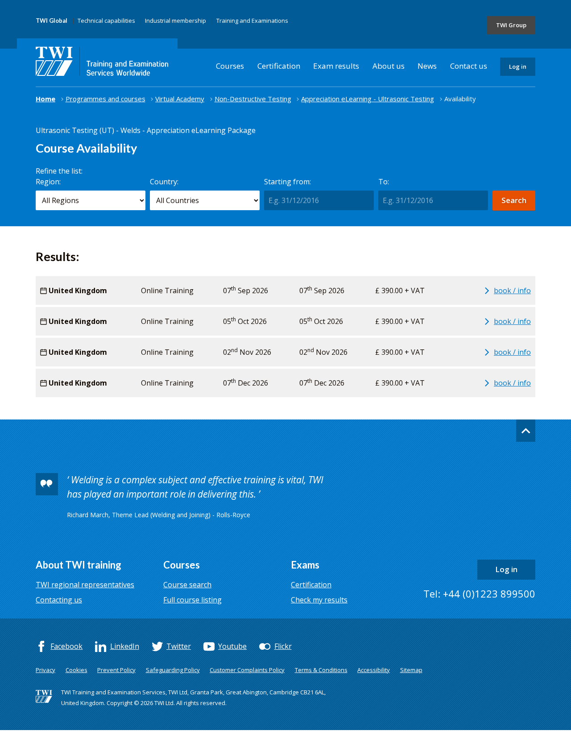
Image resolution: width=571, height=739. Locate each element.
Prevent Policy (116, 670)
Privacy (45, 670)
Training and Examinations (252, 21)
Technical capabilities (106, 21)
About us (388, 66)
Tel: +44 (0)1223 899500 (479, 593)
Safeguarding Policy (173, 670)
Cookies (76, 670)
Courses (230, 66)
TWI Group (511, 25)
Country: (164, 182)
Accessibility (373, 670)
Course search (187, 585)
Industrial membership (175, 21)
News (427, 66)
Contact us (468, 66)
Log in (517, 66)
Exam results (336, 66)
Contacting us (59, 600)
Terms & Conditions (321, 670)
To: (383, 182)
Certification (278, 66)
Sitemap (411, 670)
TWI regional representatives (85, 585)
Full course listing (192, 600)
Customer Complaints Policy (247, 670)
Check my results (319, 600)
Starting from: (287, 182)
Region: (48, 182)
